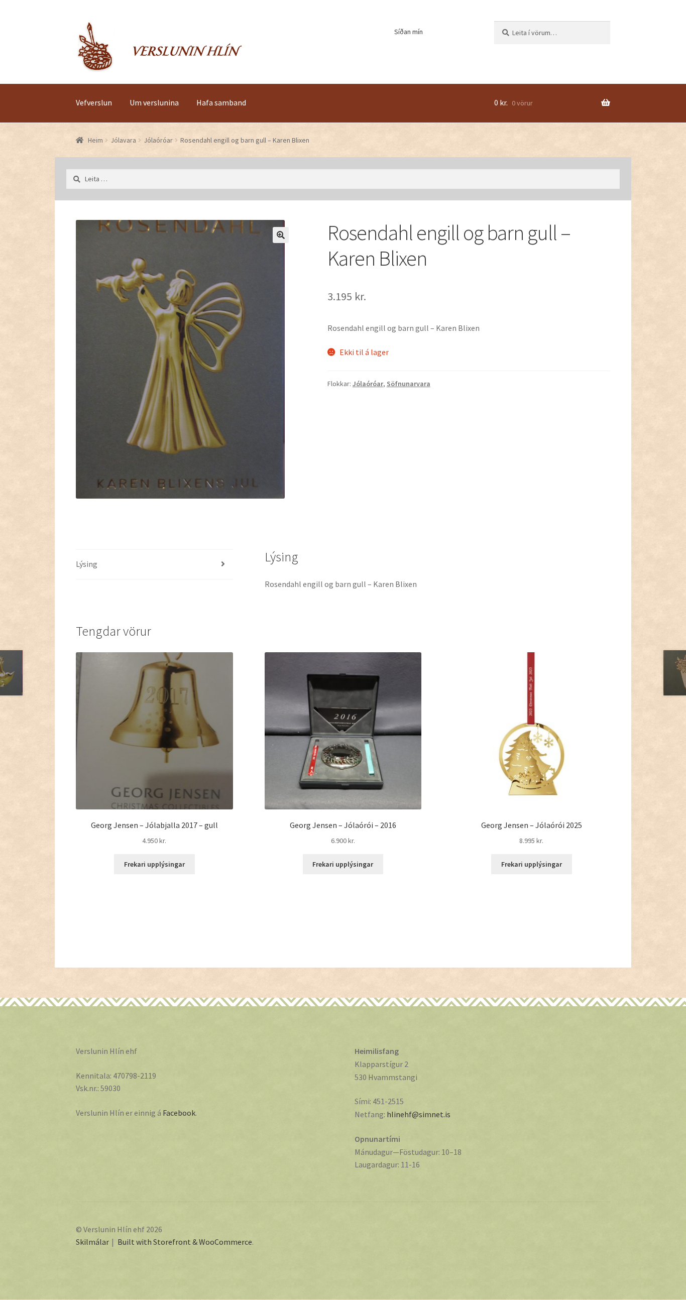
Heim (95, 140)
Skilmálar (92, 1242)
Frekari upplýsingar (154, 864)
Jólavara (123, 140)
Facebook (179, 1113)
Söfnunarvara (408, 383)
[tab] (154, 564)
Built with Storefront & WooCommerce (185, 1242)
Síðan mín (408, 31)
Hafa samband (221, 102)
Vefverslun (94, 102)
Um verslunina (154, 102)
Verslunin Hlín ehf (159, 46)
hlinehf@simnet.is (418, 1114)
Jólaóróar (158, 140)
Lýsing (86, 564)
